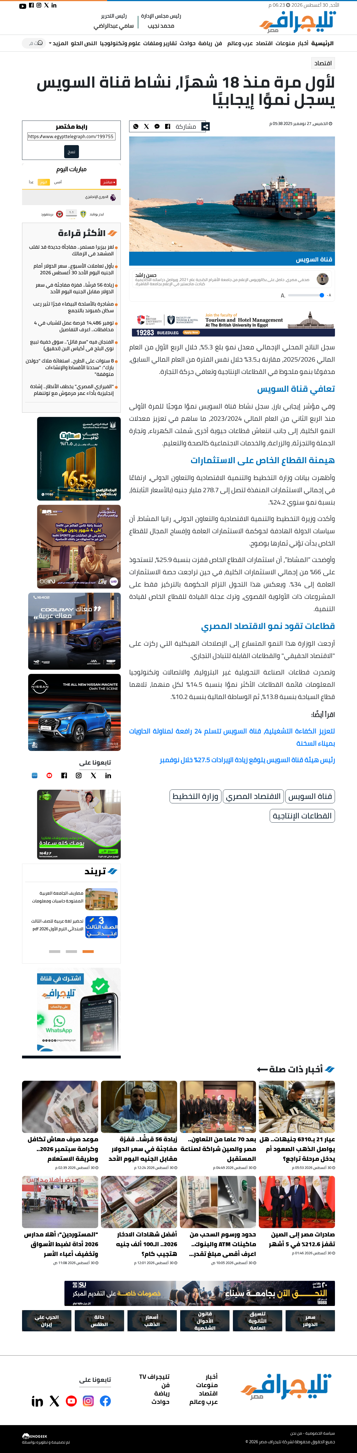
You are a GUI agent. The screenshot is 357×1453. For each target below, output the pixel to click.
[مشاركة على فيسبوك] (31, 5)
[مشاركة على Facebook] (105, 1401)
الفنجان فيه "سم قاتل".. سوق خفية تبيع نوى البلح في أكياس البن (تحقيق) (72, 345)
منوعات (285, 43)
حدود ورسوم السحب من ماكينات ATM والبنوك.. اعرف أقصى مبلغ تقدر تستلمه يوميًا (223, 1244)
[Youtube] (49, 775)
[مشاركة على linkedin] (54, 5)
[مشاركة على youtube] (22, 6)
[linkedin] (108, 775)
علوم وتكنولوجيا (120, 43)
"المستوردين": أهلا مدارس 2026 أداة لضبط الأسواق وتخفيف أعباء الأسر (61, 1244)
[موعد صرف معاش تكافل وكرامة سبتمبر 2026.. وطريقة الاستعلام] (60, 1107)
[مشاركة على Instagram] (88, 1401)
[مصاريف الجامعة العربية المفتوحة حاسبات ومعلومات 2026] (101, 899)
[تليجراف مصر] (297, 22)
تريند (95, 871)
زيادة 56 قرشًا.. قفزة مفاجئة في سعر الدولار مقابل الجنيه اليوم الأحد (74, 288)
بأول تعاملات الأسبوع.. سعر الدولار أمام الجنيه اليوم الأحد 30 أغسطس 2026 (73, 269)
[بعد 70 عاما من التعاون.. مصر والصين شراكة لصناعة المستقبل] (218, 1107)
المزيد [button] (60, 43)
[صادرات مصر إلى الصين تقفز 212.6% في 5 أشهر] (297, 1202)
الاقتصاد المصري (253, 796)
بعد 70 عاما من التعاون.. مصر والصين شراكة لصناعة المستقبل (218, 1149)
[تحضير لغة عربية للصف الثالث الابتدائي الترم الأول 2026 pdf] (101, 927)
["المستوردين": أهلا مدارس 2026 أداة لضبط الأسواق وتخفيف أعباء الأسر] (60, 1202)
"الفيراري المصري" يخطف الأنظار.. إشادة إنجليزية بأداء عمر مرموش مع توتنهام (72, 390)
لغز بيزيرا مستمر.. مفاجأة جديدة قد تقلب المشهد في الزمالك (71, 250)
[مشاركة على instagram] (39, 5)
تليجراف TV (154, 1376)
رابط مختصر (71, 126)
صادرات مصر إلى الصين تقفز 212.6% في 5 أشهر (302, 1239)
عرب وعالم (240, 43)
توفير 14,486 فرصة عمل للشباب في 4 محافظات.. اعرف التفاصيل (74, 326)
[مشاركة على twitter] (46, 5)
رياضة (205, 43)
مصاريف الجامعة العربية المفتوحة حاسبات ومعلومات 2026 (57, 901)
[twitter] (93, 775)
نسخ (71, 152)
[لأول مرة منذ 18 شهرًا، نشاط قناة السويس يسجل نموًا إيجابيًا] (157, 126)
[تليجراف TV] (224, 39)
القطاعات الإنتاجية (302, 816)
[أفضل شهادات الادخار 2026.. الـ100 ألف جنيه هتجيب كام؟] (139, 1202)
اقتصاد (264, 43)
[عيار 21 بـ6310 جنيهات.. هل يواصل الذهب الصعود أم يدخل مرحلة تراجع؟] (297, 1107)
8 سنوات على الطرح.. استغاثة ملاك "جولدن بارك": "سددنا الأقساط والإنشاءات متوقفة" (70, 367)
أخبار (303, 43)
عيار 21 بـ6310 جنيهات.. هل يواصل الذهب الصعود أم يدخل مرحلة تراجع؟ (297, 1149)
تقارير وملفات (160, 43)
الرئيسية (322, 43)
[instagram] (78, 775)
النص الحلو (84, 43)
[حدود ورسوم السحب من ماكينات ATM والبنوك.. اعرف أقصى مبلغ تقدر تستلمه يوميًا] (218, 1202)
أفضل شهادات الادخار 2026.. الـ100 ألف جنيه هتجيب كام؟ (146, 1244)
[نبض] (34, 775)
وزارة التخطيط (195, 796)
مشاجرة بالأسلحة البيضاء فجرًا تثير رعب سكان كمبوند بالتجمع (73, 307)
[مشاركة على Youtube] (71, 1401)
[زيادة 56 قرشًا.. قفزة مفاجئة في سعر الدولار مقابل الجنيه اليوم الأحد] (139, 1107)
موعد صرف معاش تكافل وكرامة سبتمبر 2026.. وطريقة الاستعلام (63, 1149)
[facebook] (64, 775)
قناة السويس (310, 796)
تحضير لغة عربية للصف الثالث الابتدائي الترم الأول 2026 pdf (57, 925)
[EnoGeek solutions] (46, 1436)
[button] (88, 951)
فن (218, 43)
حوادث (188, 43)
